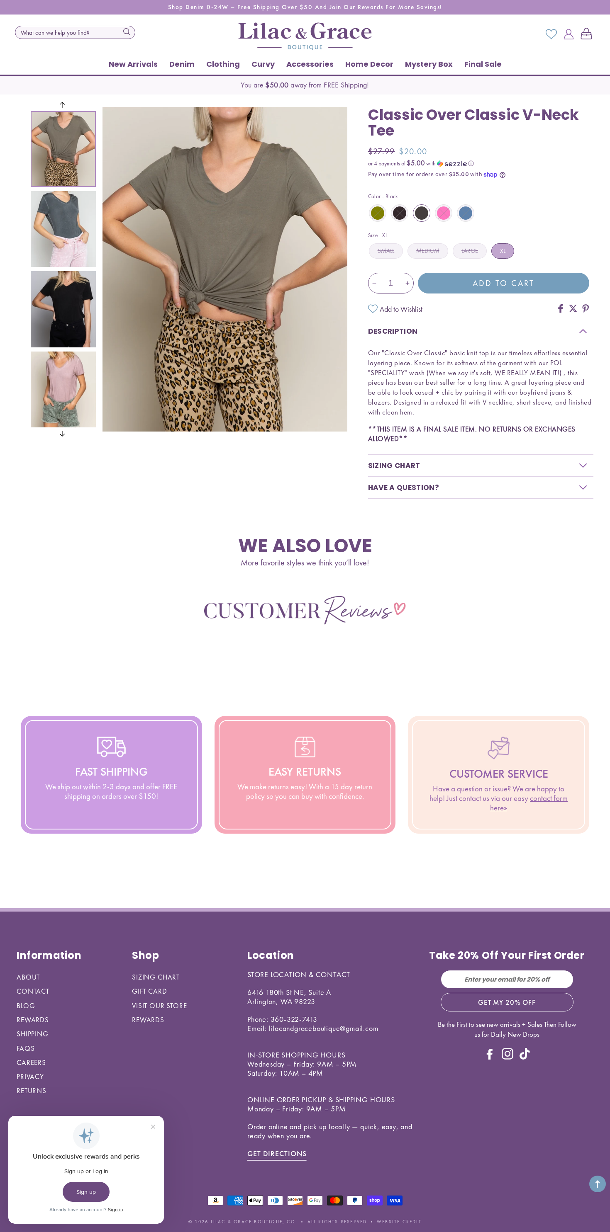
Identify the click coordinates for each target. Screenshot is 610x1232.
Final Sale (483, 64)
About (28, 977)
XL (502, 251)
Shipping (33, 1033)
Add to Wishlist (401, 309)
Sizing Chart (156, 977)
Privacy (30, 1076)
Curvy (263, 64)
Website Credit (399, 1222)
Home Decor (369, 64)
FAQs (25, 1048)
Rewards (33, 1019)
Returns (31, 1090)
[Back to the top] (597, 1184)
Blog (26, 1005)
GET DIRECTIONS (277, 1153)
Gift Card (149, 991)
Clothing (223, 64)
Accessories (310, 64)
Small (386, 251)
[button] (588, 34)
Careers (31, 1062)
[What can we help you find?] (126, 31)
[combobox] (75, 32)
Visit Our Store (159, 1005)
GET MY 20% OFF (507, 1002)
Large (469, 251)
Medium (427, 251)
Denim (182, 64)
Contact (33, 991)
